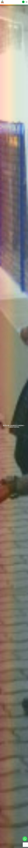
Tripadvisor (23, 2)
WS (24, 838)
